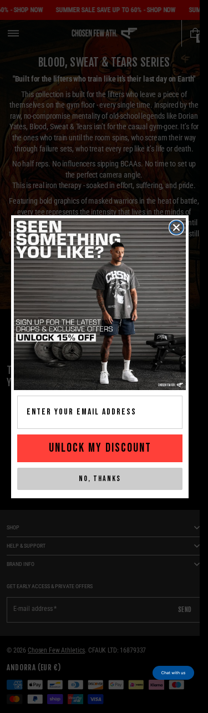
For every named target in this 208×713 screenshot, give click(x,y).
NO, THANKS (100, 478)
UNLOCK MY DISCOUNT (100, 448)
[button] (173, 673)
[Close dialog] (176, 227)
